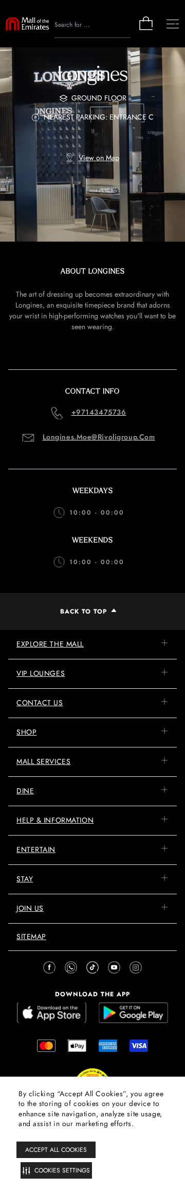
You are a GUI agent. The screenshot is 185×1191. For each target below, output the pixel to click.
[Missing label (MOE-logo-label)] (27, 23)
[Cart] (146, 29)
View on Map (99, 157)
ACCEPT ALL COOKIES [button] (56, 1149)
